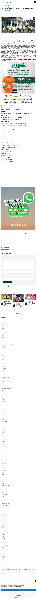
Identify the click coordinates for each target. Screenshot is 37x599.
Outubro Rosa (4, 487)
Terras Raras (4, 540)
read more (6, 313)
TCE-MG (3, 534)
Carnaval (3, 346)
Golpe (3, 430)
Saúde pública (4, 518)
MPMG (3, 472)
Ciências (3, 357)
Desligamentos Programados (6, 388)
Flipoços (3, 425)
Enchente (3, 408)
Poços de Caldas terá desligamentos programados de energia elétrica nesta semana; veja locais (16, 564)
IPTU (2, 454)
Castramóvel (4, 348)
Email (6, 249)
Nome (4, 270)
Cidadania (3, 355)
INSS (3, 450)
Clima (3, 361)
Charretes (3, 353)
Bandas (3, 333)
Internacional (4, 452)
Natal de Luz (4, 476)
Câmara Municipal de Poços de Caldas (7, 344)
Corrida (3, 373)
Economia (3, 399)
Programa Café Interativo (6, 505)
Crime (3, 379)
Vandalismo (4, 552)
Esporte (3, 414)
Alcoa (3, 328)
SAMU (3, 510)
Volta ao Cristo (4, 556)
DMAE (3, 395)
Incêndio (3, 443)
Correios (3, 372)
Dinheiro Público (4, 392)
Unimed (3, 549)
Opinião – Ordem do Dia (5, 485)
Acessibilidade (4, 319)
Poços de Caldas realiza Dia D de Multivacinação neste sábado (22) (20, 303)
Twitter (4, 249)
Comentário (5, 259)
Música (3, 474)
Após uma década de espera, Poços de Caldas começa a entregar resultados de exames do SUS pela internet (31, 304)
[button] (32, 2)
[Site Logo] (6, 2)
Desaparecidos (4, 386)
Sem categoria (4, 521)
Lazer (3, 461)
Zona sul (3, 560)
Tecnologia (3, 536)
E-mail (4, 274)
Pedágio (3, 492)
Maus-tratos (4, 463)
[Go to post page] (6, 298)
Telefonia (3, 538)
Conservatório (4, 368)
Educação (3, 401)
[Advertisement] (18, 176)
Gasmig (3, 426)
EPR (2, 412)
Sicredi (3, 525)
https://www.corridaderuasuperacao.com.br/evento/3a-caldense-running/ (19, 113)
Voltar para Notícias (5, 5)
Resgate (3, 509)
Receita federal (4, 507)
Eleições (3, 403)
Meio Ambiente (4, 465)
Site (3, 277)
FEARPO (3, 417)
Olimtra (3, 481)
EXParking (3, 415)
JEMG (3, 457)
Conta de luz (4, 370)
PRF (2, 499)
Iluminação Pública (5, 439)
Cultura (3, 381)
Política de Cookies (18, 597)
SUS (2, 532)
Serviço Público (4, 523)
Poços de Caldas (4, 494)
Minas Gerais (4, 467)
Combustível (4, 364)
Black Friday (4, 335)
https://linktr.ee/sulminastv (6, 241)
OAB (2, 479)
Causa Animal (4, 350)
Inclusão (3, 445)
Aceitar (18, 590)
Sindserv (3, 527)
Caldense (3, 342)
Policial (3, 496)
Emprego (3, 406)
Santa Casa (4, 514)
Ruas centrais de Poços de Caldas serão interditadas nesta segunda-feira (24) (13, 568)
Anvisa (3, 330)
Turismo (3, 547)
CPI (2, 375)
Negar (18, 592)
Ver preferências (18, 595)
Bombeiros (3, 337)
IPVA (2, 456)
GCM (3, 428)
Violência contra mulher (5, 554)
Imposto (3, 441)
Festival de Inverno (5, 421)
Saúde (3, 516)
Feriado (3, 419)
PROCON (3, 501)
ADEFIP (3, 324)
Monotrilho (3, 470)
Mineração (3, 468)
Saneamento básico (5, 512)
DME (2, 397)
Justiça (3, 459)
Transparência (4, 543)
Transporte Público (5, 545)
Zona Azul (3, 558)
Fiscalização (4, 423)
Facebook (2, 249)
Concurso (3, 366)
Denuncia (3, 384)
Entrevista (3, 410)
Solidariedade (4, 529)
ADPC (3, 326)
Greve (3, 432)
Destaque (3, 390)
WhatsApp (8, 249)
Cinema (3, 359)
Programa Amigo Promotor (6, 503)
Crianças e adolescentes (5, 377)
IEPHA (3, 437)
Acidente (3, 322)
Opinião (3, 483)
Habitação (3, 434)
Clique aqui (3, 235)
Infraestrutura (4, 448)
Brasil (3, 339)
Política (3, 498)
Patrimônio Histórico (5, 490)
